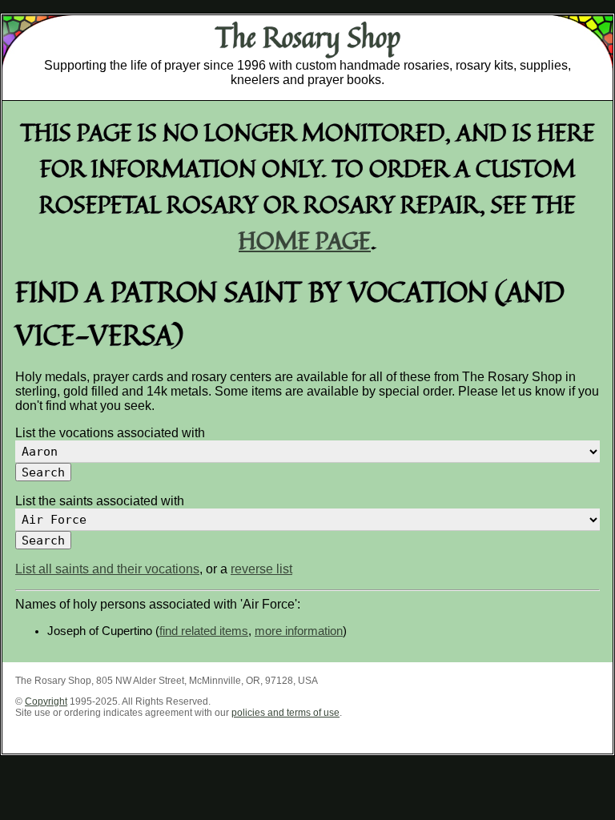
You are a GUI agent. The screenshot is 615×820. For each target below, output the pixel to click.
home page (305, 240)
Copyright (46, 701)
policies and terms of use (285, 712)
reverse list (261, 569)
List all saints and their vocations (107, 569)
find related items (203, 631)
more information (299, 631)
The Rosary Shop (307, 36)
